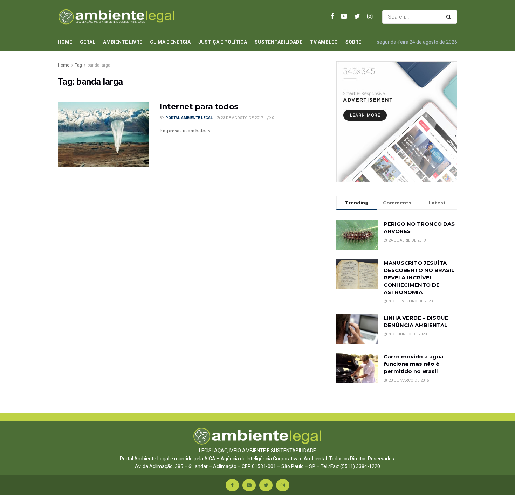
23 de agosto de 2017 (241, 118)
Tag (78, 65)
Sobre (353, 42)
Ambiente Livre (122, 42)
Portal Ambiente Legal (189, 118)
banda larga (99, 65)
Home (65, 42)
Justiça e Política (222, 42)
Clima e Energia (170, 42)
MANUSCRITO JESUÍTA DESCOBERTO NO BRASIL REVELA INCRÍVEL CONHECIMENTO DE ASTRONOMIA (419, 277)
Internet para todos (198, 106)
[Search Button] (450, 17)
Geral (87, 42)
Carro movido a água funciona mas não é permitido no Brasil (414, 364)
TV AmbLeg (324, 42)
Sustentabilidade (278, 42)
